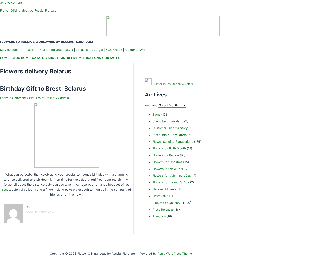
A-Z (142, 50)
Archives (151, 105)
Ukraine (42, 50)
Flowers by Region (165, 155)
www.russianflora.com (40, 211)
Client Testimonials (165, 121)
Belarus (56, 50)
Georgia (97, 50)
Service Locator (11, 50)
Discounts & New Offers (169, 135)
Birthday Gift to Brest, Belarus (43, 88)
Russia (30, 50)
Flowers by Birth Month (169, 148)
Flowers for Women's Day (170, 182)
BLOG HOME (21, 58)
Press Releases (163, 209)
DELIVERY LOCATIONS (84, 58)
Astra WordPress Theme (175, 253)
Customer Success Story (170, 128)
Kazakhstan (114, 50)
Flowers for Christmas (168, 162)
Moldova (131, 50)
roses (6, 189)
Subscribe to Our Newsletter (173, 84)
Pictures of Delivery (43, 98)
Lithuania (82, 50)
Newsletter (160, 196)
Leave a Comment (13, 98)
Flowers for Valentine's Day (171, 175)
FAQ (62, 58)
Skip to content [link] (11, 2)
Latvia (68, 50)
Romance (159, 216)
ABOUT (53, 58)
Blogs (156, 114)
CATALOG (39, 58)
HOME (4, 58)
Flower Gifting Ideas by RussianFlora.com (29, 10)
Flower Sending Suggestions (172, 141)
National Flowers (164, 189)
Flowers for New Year (167, 169)
